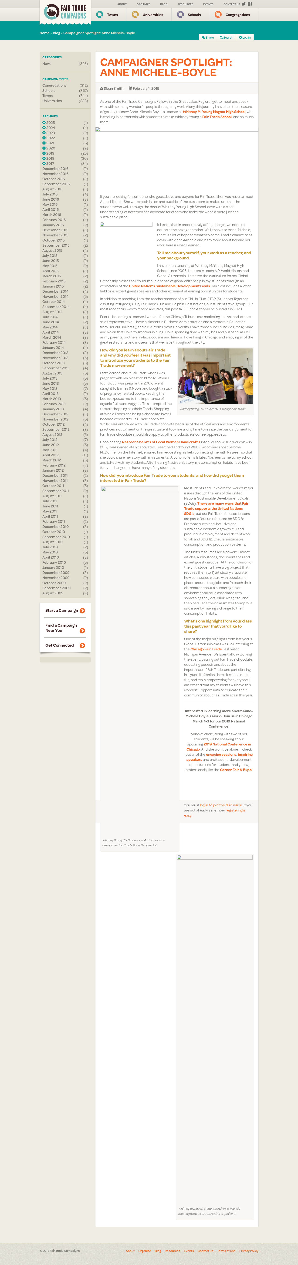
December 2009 (55, 572)
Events (208, 4)
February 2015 (54, 281)
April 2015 (50, 270)
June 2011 (50, 506)
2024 (50, 127)
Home (45, 32)
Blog (164, 4)
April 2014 (50, 332)
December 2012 (55, 414)
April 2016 (50, 209)
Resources (185, 4)
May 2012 (50, 449)
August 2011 (52, 495)
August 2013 (52, 373)
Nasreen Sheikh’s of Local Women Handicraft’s (161, 441)
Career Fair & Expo (236, 769)
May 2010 (50, 552)
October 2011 (53, 485)
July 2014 (50, 316)
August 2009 (52, 593)
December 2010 (55, 526)
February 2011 (53, 521)
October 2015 (53, 240)
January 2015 (53, 286)
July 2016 (50, 194)
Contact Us (232, 4)
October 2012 (53, 424)
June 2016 (50, 199)
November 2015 (55, 235)
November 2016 (55, 173)
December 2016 (55, 168)
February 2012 (54, 465)
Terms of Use (226, 1250)
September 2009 (56, 587)
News (46, 63)
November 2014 (55, 296)
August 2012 (52, 434)
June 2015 (50, 260)
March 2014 (51, 337)
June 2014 (50, 322)
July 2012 (50, 439)
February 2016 (54, 219)
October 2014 (53, 301)
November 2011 (55, 480)
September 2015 (56, 245)
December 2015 (55, 229)
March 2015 (51, 275)
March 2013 (51, 398)
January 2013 (53, 408)
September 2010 (56, 536)
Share (209, 37)
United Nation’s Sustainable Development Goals (169, 285)
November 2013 (55, 357)
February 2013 (54, 403)
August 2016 (52, 189)
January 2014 (53, 347)
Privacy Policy (248, 1250)
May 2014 (50, 327)
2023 (50, 132)
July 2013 (50, 378)
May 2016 (50, 204)
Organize (143, 4)
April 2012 (50, 454)
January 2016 (53, 224)
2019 (50, 153)
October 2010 (53, 531)
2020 (50, 148)
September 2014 (56, 306)
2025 (50, 122)
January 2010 (53, 567)
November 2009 (55, 577)
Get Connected (59, 645)
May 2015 (50, 265)
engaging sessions (221, 754)
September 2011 (55, 490)
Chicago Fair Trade (206, 649)
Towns (112, 14)
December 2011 (55, 475)
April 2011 (50, 516)
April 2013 (50, 393)
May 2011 (49, 511)
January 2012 (53, 470)
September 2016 (56, 183)
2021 (50, 143)
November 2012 (55, 419)
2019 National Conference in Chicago (218, 746)
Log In (246, 37)
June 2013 (50, 383)
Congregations (238, 14)
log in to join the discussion (221, 805)
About (122, 4)
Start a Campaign (61, 610)
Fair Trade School (217, 116)
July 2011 (49, 500)
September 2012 (56, 429)
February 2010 (54, 562)
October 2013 (53, 362)
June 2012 (50, 444)
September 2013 (56, 368)
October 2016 (53, 178)
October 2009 (54, 582)
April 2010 (50, 557)
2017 (50, 163)
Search (228, 37)
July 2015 (50, 255)
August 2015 (52, 250)
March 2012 (51, 460)
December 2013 (55, 352)
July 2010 (50, 547)
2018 (50, 158)
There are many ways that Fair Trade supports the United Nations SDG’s (216, 508)
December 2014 (55, 291)
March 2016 (51, 214)
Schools (194, 14)
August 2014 (52, 311)
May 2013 (50, 388)
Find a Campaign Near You (61, 627)
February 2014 (54, 342)
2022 (50, 137)
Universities (153, 14)
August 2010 (52, 541)
